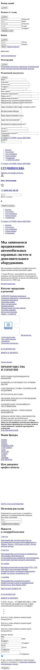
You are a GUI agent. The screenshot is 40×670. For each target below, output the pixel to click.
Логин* (4, 129)
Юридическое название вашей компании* (17, 103)
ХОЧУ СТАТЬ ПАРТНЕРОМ (12, 504)
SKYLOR (5, 452)
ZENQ (3, 456)
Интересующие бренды (10, 111)
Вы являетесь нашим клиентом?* (13, 124)
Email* (3, 89)
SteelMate (4, 458)
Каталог (8, 150)
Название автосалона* (9, 94)
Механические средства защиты (13, 308)
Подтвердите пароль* (9, 133)
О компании (10, 158)
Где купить (9, 152)
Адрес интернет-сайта (9, 107)
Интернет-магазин (27, 69)
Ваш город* (5, 91)
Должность (5, 84)
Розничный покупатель (10, 67)
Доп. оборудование (8, 339)
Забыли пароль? (13, 47)
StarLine (4, 444)
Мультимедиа (26, 335)
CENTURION (6, 448)
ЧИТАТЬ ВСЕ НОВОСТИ (11, 589)
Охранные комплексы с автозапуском (15, 298)
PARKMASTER (7, 446)
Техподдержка (10, 156)
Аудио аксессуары (8, 337)
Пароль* (4, 131)
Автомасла (5, 341)
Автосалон (23, 67)
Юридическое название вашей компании (16, 101)
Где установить (11, 154)
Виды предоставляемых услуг (12, 115)
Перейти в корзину (8, 206)
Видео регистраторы (9, 312)
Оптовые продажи (13, 69)
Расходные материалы (9, 343)
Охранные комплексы (9, 300)
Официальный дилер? (9, 98)
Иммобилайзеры (7, 306)
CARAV (4, 454)
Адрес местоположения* (10, 120)
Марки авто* (6, 96)
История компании (8, 284)
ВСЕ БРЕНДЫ (6, 460)
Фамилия (4, 82)
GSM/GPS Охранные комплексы (13, 296)
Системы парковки (8, 310)
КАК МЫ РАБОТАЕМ (9, 430)
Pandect (4, 442)
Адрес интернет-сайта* (27, 107)
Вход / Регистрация (8, 180)
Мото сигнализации (9, 304)
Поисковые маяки (8, 302)
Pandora (4, 440)
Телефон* (4, 87)
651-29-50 (12, 160)
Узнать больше (6, 362)
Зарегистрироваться (8, 56)
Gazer (3, 450)
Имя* (3, 80)
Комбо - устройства (8, 314)
